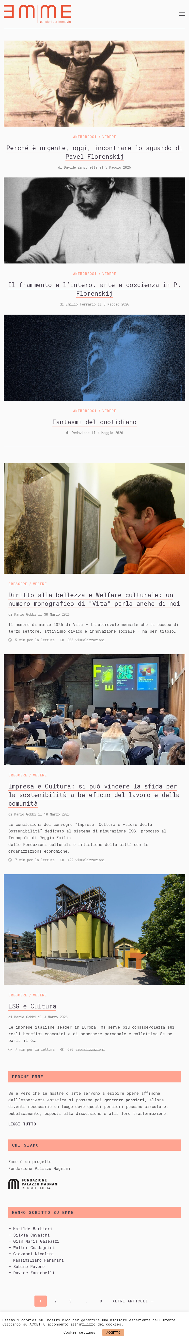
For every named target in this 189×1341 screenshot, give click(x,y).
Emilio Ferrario (81, 304)
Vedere (109, 137)
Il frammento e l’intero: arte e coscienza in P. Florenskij (94, 289)
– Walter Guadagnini (31, 1247)
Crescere (17, 584)
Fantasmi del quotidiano (94, 422)
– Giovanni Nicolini (31, 1253)
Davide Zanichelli (80, 167)
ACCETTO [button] (113, 1332)
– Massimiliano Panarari (36, 1260)
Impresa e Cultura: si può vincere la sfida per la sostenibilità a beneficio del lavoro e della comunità (94, 794)
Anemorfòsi (85, 137)
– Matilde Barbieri (30, 1228)
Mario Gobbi (25, 614)
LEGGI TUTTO (22, 1123)
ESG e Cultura (32, 1006)
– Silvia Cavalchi (29, 1235)
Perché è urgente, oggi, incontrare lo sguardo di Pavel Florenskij (94, 152)
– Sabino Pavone (26, 1266)
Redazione (81, 432)
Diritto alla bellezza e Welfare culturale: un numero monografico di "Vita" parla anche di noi (94, 599)
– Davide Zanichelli (31, 1272)
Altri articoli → (133, 1301)
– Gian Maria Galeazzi (33, 1241)
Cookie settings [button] (79, 1332)
